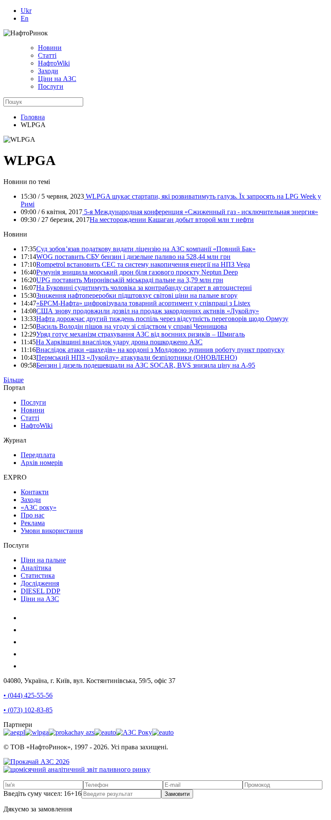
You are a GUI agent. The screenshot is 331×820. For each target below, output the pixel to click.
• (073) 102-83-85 (28, 710)
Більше (13, 379)
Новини (50, 47)
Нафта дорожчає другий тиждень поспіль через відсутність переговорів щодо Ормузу (162, 318)
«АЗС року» (38, 507)
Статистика (38, 575)
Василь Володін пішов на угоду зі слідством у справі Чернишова (131, 326)
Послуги (50, 86)
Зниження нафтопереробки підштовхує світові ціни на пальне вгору (136, 295)
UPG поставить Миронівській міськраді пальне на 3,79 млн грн (129, 280)
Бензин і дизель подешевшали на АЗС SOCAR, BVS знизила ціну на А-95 (145, 365)
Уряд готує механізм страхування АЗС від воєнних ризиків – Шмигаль (140, 334)
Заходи (48, 71)
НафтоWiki (54, 63)
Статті (47, 55)
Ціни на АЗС (57, 78)
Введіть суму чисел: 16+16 (42, 793)
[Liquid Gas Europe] (14, 732)
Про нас (32, 515)
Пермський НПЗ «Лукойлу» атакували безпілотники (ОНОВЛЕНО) (136, 357)
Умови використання (52, 530)
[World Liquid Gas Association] (37, 732)
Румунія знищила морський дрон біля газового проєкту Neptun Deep (137, 272)
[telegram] (26, 666)
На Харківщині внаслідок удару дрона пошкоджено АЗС (119, 342)
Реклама (33, 523)
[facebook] (26, 629)
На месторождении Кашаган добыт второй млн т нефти (172, 219)
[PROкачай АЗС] (71, 732)
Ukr (26, 10)
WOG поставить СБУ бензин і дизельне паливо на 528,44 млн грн (133, 256)
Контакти (35, 492)
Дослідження (40, 583)
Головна (33, 117)
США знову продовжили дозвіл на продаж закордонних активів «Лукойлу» (147, 311)
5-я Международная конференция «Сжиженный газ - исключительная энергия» (200, 211)
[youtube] (26, 641)
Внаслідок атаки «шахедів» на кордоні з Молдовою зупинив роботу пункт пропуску (160, 349)
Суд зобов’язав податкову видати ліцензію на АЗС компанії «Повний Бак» (146, 249)
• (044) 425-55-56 (28, 695)
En (24, 18)
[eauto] (105, 732)
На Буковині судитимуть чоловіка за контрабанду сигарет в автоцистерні (144, 287)
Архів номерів (42, 462)
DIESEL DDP (40, 591)
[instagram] (26, 617)
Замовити (177, 794)
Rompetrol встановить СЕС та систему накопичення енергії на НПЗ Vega (143, 264)
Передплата (38, 454)
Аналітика (36, 567)
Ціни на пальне (43, 560)
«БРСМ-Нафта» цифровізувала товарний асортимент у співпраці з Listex (143, 303)
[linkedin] (26, 654)
